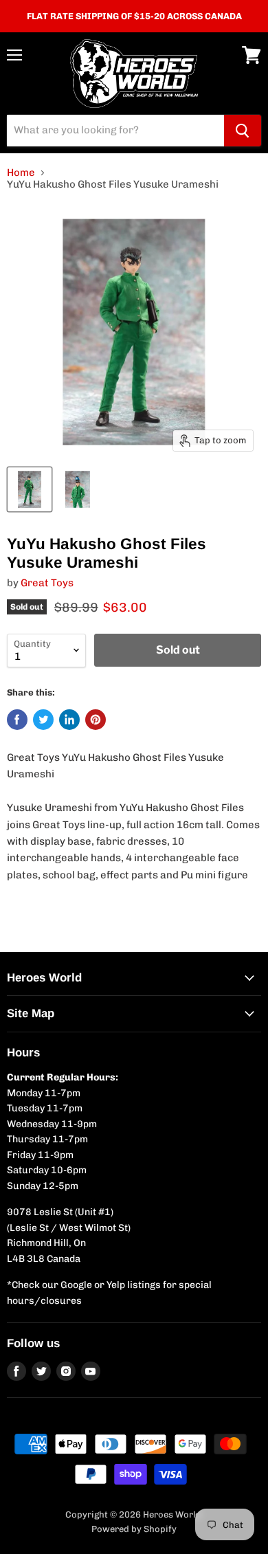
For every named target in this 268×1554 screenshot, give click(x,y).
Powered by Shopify (134, 1529)
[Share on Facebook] (17, 719)
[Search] (242, 130)
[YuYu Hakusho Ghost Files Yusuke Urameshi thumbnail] (30, 489)
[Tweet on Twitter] (43, 719)
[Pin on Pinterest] (95, 719)
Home (21, 173)
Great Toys (47, 583)
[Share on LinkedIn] (69, 719)
